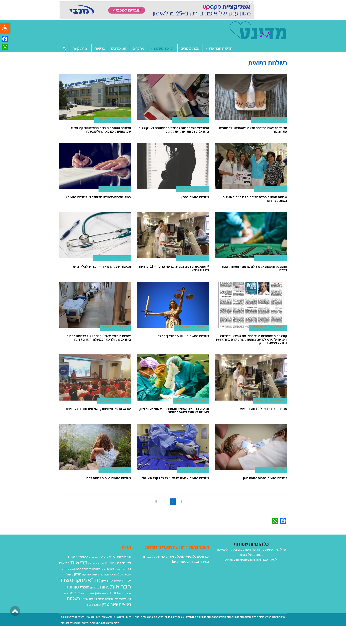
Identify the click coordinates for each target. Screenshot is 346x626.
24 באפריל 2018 (120, 469)
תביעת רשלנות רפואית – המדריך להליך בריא (102, 266)
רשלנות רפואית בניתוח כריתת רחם (108, 478)
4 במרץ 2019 (199, 257)
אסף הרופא (84, 557)
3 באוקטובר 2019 (198, 119)
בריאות (79, 562)
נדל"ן (61, 622)
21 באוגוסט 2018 (198, 399)
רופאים (110, 599)
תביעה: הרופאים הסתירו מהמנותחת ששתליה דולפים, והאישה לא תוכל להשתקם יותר (174, 410)
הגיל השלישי (116, 574)
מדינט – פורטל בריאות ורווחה (178, 616)
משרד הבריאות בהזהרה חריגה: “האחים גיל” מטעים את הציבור (253, 130)
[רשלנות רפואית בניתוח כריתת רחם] (95, 447)
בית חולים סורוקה (96, 563)
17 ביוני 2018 (278, 469)
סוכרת (84, 587)
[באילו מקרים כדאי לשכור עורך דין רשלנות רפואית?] (95, 166)
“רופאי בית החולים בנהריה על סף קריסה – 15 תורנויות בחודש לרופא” (174, 268)
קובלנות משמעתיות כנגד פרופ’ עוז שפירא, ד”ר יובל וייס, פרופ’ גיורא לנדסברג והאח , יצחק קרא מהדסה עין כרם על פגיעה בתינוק (251, 339)
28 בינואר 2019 (199, 327)
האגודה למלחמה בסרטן (87, 569)
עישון (98, 593)
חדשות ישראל (81, 622)
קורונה (75, 593)
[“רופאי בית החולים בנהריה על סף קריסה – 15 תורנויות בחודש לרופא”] (173, 235)
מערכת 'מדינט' (103, 257)
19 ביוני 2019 (122, 188)
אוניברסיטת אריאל (120, 557)
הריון (77, 574)
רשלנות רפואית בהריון (195, 197)
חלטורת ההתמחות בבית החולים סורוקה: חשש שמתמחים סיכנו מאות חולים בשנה (101, 130)
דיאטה (110, 569)
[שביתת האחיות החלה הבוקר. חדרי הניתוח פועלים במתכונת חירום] (251, 166)
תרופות (90, 604)
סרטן (113, 592)
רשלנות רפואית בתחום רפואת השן (265, 478)
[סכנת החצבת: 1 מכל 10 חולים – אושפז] (251, 377)
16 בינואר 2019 (277, 399)
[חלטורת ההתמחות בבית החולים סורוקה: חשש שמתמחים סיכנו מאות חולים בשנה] (95, 97)
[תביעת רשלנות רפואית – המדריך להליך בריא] (95, 235)
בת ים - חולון (125, 616)
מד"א (94, 579)
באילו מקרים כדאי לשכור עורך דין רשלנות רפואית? (98, 197)
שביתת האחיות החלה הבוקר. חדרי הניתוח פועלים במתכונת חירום (255, 199)
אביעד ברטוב (260, 119)
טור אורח (107, 327)
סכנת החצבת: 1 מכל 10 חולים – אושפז (261, 409)
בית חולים (113, 562)
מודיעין (196, 616)
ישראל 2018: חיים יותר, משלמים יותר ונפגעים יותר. (98, 409)
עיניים (105, 593)
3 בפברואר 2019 (120, 257)
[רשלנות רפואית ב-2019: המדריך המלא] (173, 305)
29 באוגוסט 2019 (120, 119)
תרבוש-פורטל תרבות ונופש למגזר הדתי (252, 616)
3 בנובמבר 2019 (276, 119)
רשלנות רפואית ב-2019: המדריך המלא (183, 336)
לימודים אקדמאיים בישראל (102, 622)
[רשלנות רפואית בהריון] (173, 166)
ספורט (121, 593)
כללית (117, 581)
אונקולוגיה (104, 557)
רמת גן (136, 616)
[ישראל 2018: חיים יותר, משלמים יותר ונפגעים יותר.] (95, 377)
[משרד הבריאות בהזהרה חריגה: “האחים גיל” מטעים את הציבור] (251, 97)
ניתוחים (95, 587)
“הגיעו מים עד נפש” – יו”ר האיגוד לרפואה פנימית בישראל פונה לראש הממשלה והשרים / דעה (98, 338)
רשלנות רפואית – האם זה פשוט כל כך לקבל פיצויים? (175, 478)
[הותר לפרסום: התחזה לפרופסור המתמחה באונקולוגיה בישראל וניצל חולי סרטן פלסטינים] (173, 97)
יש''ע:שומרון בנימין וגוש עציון (99, 616)
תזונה (98, 604)
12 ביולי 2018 (122, 399)
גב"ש (116, 616)
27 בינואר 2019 (121, 327)
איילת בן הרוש (107, 399)
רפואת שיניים (88, 599)
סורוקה (72, 586)
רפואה (101, 599)
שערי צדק (110, 604)
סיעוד (128, 593)
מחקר (80, 580)
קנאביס (65, 593)
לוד (117, 622)
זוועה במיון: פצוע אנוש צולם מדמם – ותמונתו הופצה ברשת (253, 268)
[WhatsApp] (5, 47)
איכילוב (94, 557)
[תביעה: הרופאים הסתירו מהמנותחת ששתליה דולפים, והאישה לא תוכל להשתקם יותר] (173, 377)
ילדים (126, 580)
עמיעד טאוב (87, 593)
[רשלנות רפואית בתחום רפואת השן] (251, 447)
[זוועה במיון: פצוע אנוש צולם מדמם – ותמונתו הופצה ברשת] (251, 235)
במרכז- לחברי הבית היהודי (72, 616)
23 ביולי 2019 (278, 188)
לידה (111, 581)
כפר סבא (69, 622)
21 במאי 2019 (278, 257)
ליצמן (104, 581)
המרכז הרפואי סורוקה (95, 574)
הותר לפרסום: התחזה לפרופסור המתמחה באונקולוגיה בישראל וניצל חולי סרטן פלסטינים (174, 130)
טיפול (69, 574)
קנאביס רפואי (123, 599)
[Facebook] (5, 39)
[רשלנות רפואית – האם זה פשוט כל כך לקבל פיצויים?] (173, 447)
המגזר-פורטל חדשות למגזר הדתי (217, 616)
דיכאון (104, 569)
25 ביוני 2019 (200, 188)
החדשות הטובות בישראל (152, 616)
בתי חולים (119, 569)
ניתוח (105, 586)
